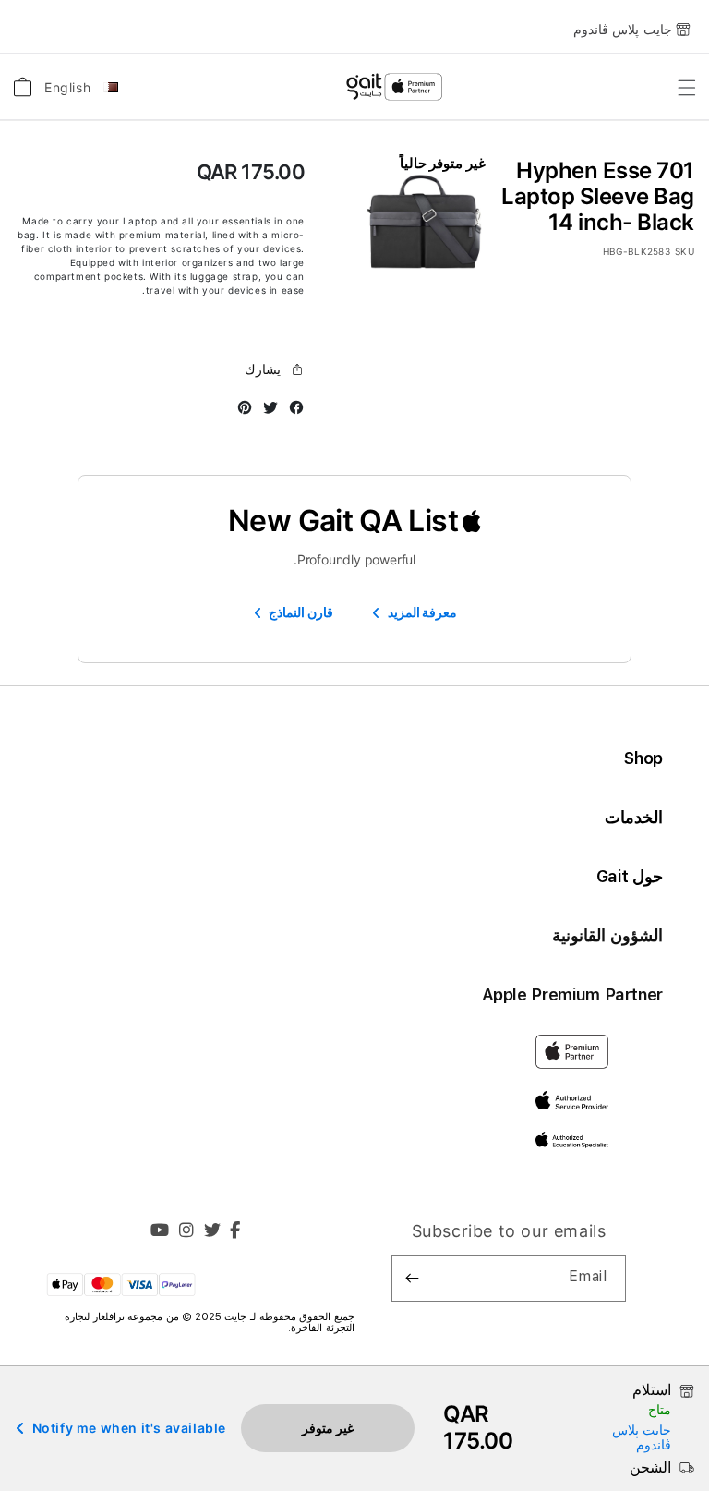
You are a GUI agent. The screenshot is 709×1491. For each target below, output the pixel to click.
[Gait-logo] (394, 86)
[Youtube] (160, 1232)
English (67, 87)
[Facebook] (235, 1232)
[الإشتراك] (412, 1278)
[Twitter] (213, 1232)
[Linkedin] (187, 1232)
